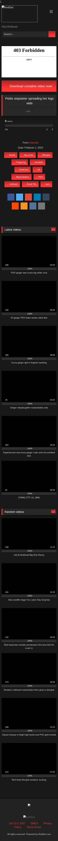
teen (47, 184)
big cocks (28, 155)
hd (38, 169)
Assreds (33, 142)
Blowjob (46, 155)
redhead (13, 184)
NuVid (12, 155)
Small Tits (31, 184)
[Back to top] (49, 832)
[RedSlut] (24, 14)
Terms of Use (34, 827)
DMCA (34, 823)
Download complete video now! (30, 86)
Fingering (21, 162)
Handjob (39, 162)
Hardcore (23, 169)
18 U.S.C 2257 (17, 823)
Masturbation (22, 177)
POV (40, 177)
